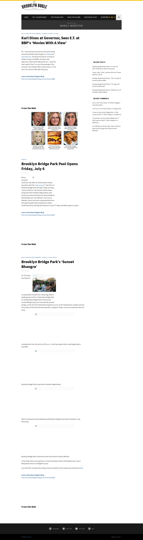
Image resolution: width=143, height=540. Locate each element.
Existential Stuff (90, 17)
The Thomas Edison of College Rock (110, 109)
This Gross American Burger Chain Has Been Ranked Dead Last (54, 147)
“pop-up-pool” (40, 185)
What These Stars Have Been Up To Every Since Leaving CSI (54, 128)
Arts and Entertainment (31, 33)
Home (26, 17)
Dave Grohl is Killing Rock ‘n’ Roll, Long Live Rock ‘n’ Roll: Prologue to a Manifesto (105, 120)
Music (55, 257)
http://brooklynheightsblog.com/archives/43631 (38, 215)
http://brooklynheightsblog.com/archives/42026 (38, 478)
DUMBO (44, 33)
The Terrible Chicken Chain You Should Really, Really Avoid (70, 147)
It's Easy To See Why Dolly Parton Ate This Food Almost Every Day (38, 147)
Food (56, 33)
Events (51, 33)
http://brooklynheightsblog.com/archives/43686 (38, 79)
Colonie (48, 54)
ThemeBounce (29, 537)
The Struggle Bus (57, 17)
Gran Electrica (26, 57)
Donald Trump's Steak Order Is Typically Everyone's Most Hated (38, 128)
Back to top (115, 537)
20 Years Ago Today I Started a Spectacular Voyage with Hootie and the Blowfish (106, 128)
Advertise (104, 17)
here (81, 468)
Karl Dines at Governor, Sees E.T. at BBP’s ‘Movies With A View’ (50, 40)
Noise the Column (73, 17)
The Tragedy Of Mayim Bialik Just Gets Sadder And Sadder (70, 128)
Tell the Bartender (39, 17)
